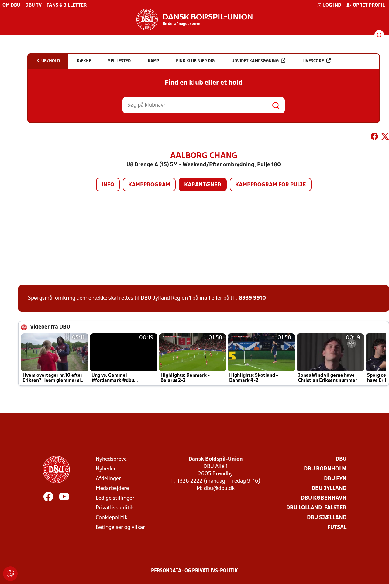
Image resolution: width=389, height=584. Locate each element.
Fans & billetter (66, 5)
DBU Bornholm (325, 469)
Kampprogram (149, 185)
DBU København (323, 498)
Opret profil (369, 5)
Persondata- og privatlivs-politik (194, 571)
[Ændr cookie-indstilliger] (10, 573)
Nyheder (106, 469)
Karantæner (202, 185)
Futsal (336, 527)
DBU (341, 459)
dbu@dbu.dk (219, 488)
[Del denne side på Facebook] (374, 137)
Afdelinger (108, 478)
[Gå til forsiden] (194, 19)
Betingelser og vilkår (120, 527)
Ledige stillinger (115, 498)
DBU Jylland (329, 488)
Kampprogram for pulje (270, 185)
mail (204, 298)
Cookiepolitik (111, 517)
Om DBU (11, 5)
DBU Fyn (335, 478)
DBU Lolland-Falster (316, 508)
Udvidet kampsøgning (255, 61)
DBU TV (33, 5)
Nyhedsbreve (111, 459)
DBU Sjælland (326, 517)
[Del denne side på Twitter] (385, 137)
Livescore (313, 61)
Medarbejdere (112, 488)
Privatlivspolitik (115, 508)
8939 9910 (252, 298)
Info (108, 185)
